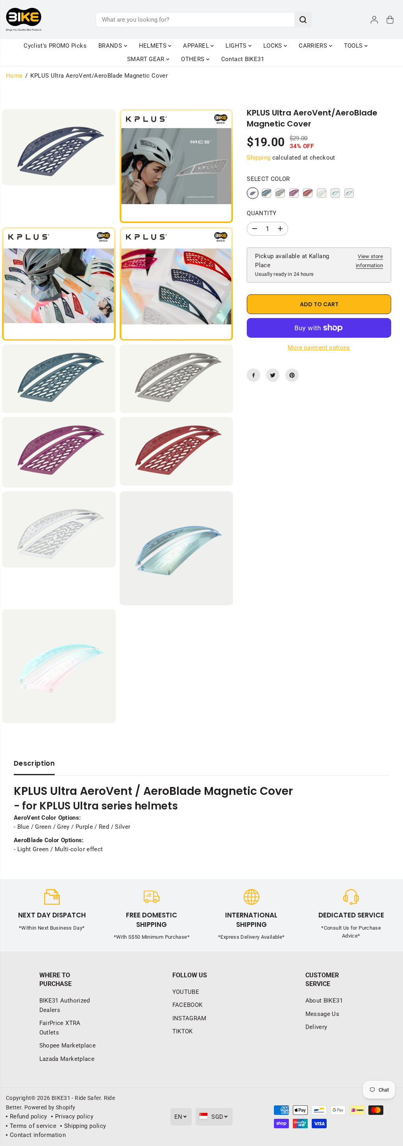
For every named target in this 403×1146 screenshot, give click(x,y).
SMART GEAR (146, 59)
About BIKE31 (324, 1000)
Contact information (38, 1135)
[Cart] (390, 20)
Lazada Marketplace (67, 1058)
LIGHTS (237, 45)
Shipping (258, 157)
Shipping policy (85, 1125)
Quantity (261, 213)
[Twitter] (272, 375)
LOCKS (273, 45)
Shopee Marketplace (67, 1045)
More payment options (319, 347)
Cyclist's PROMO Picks (55, 45)
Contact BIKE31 (242, 59)
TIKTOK (182, 1031)
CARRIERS (314, 45)
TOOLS (354, 45)
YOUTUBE (186, 991)
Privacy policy (74, 1116)
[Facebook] (253, 375)
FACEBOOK (187, 1004)
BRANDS (111, 45)
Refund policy (28, 1116)
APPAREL (197, 45)
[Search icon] (303, 20)
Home (14, 75)
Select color (268, 178)
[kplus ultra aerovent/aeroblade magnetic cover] (59, 147)
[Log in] (374, 20)
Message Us (322, 1014)
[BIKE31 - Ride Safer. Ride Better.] (23, 19)
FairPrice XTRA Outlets (60, 1027)
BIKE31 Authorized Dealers (64, 1005)
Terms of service (33, 1125)
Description (34, 763)
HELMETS (153, 45)
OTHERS (193, 59)
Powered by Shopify (50, 1107)
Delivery (316, 1027)
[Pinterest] (292, 375)
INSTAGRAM (189, 1018)
